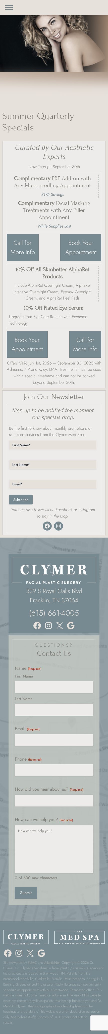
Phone (28, 759)
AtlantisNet (52, 962)
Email (27, 729)
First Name (24, 676)
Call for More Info (23, 247)
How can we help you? (44, 820)
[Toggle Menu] (9, 7)
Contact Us (54, 653)
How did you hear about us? (49, 789)
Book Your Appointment (80, 247)
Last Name (23, 699)
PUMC (32, 962)
